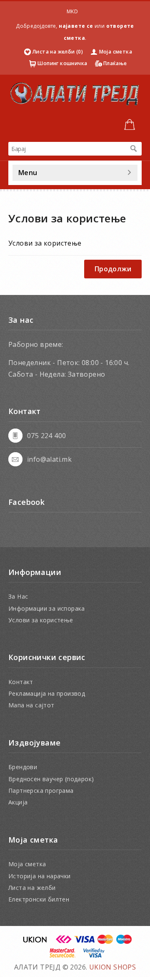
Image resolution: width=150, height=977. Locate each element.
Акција (18, 802)
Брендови (22, 767)
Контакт (20, 682)
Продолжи (113, 268)
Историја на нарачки (39, 876)
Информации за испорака (46, 608)
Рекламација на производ (46, 693)
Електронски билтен (38, 899)
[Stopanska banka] (63, 941)
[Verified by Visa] (93, 955)
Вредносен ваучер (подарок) (51, 779)
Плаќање (115, 63)
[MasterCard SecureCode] (62, 955)
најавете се (76, 25)
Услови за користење (40, 620)
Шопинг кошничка (62, 63)
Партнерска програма (41, 790)
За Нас (18, 596)
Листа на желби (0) (57, 51)
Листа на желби (32, 888)
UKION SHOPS (112, 967)
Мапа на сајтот (31, 705)
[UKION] (35, 941)
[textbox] (66, 149)
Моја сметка (115, 51)
